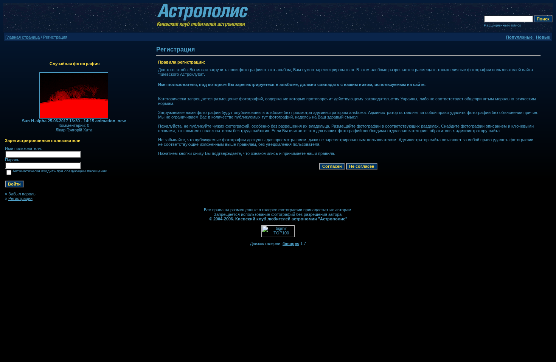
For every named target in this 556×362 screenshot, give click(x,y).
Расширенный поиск (502, 25)
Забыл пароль (22, 194)
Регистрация (20, 198)
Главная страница (22, 37)
